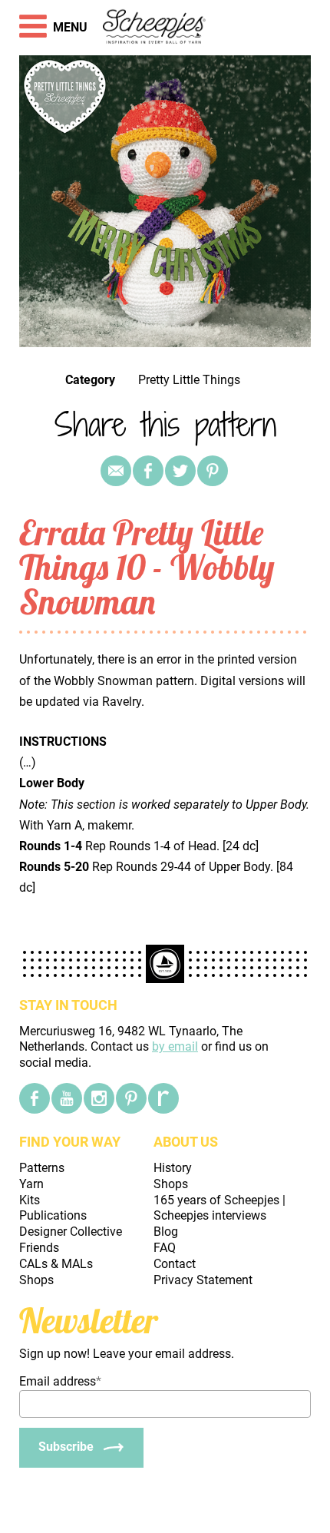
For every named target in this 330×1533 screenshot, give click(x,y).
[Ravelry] (163, 1098)
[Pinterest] (212, 470)
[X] (180, 470)
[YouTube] (66, 1098)
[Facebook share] (148, 470)
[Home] (154, 28)
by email (175, 1046)
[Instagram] (99, 1098)
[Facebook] (34, 1098)
